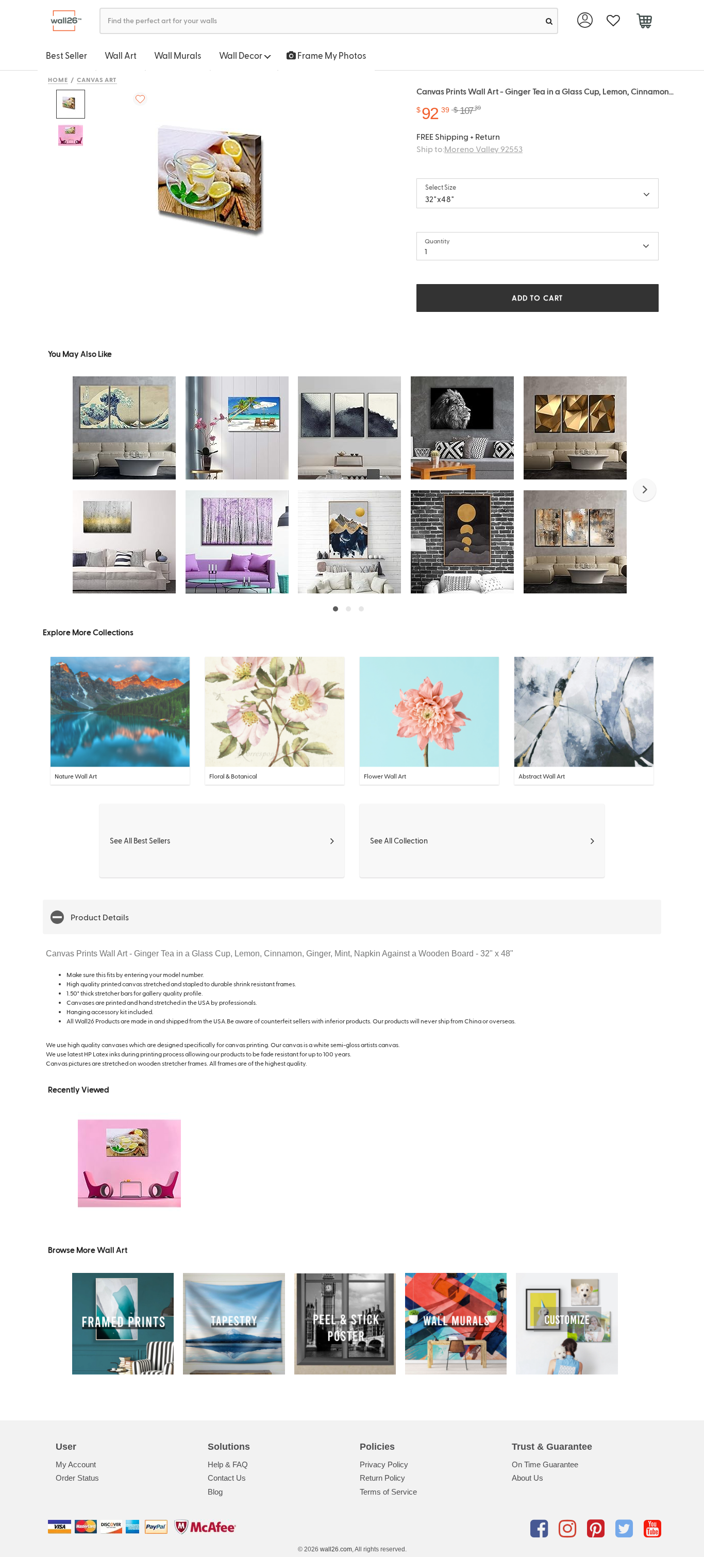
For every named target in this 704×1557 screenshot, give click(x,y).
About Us (527, 1477)
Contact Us (227, 1477)
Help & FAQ (228, 1464)
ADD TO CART (537, 297)
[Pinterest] (597, 1528)
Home (58, 79)
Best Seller (66, 55)
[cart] (644, 22)
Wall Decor (241, 55)
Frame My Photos (331, 55)
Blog (215, 1491)
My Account (76, 1464)
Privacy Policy (384, 1464)
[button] (644, 489)
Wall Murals (178, 55)
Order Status (77, 1477)
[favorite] (613, 21)
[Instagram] (569, 1528)
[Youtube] (652, 1528)
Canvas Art (97, 79)
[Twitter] (625, 1528)
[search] (549, 21)
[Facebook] (540, 1528)
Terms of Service (388, 1491)
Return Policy (382, 1477)
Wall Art (121, 55)
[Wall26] (62, 21)
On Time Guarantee (545, 1464)
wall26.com (336, 1549)
